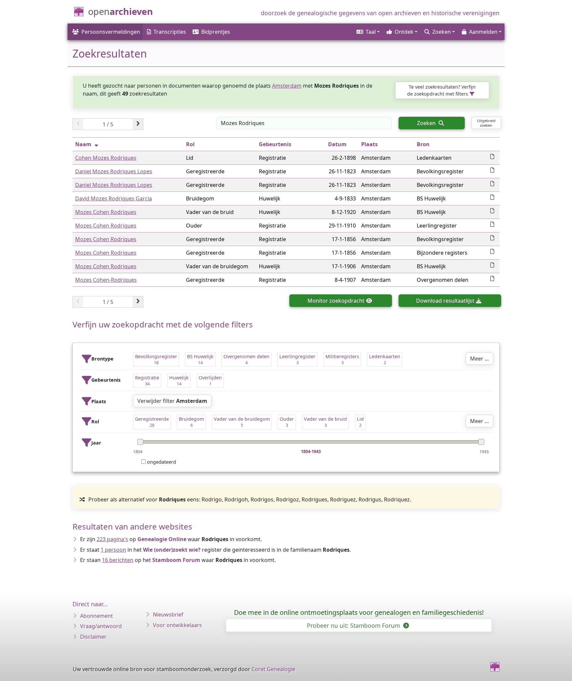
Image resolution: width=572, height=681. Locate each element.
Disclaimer (93, 636)
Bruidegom (191, 419)
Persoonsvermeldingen (110, 31)
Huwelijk (179, 377)
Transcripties (170, 31)
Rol (190, 144)
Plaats (369, 144)
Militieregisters (342, 356)
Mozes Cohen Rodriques (105, 212)
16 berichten (117, 560)
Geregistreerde (152, 419)
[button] (368, 32)
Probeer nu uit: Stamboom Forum (354, 625)
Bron (423, 144)
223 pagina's (112, 539)
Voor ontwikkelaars (177, 625)
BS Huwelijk (200, 356)
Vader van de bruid (325, 419)
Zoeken (427, 123)
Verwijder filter (172, 400)
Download (445, 300)
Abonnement (96, 615)
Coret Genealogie (273, 669)
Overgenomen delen (246, 356)
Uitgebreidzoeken (486, 122)
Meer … (479, 358)
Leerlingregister (297, 356)
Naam (83, 144)
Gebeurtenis (275, 144)
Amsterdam (287, 85)
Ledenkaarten (384, 356)
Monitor (336, 300)
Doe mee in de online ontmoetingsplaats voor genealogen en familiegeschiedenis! (359, 612)
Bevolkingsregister (156, 356)
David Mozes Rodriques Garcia (113, 198)
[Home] (495, 666)
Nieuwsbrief (168, 614)
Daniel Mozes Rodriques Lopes (113, 171)
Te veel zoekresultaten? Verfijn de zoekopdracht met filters (441, 90)
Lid (360, 419)
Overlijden (210, 377)
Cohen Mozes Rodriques (105, 157)
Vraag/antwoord (101, 626)
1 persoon (113, 549)
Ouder (287, 419)
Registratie (147, 377)
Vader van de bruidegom (242, 419)
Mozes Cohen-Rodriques (106, 279)
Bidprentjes (215, 31)
